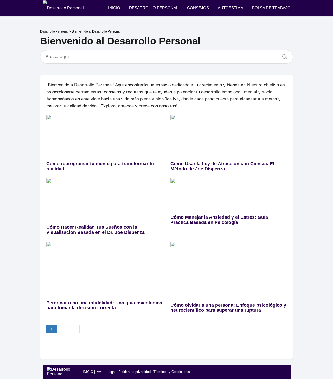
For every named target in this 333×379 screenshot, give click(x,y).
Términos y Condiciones (171, 372)
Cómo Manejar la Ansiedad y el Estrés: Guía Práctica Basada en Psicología (219, 220)
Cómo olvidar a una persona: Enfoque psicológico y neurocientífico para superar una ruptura (228, 308)
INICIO (114, 7)
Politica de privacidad (134, 372)
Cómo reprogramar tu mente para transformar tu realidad (100, 166)
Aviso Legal (106, 372)
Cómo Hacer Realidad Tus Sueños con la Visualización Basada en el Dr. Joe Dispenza (95, 229)
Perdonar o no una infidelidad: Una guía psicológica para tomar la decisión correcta (104, 305)
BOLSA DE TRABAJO (271, 7)
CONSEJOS (198, 7)
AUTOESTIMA (230, 7)
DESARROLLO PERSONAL (153, 7)
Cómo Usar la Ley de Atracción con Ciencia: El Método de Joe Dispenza (222, 166)
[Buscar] (283, 55)
